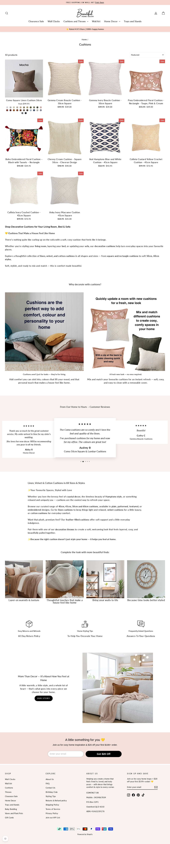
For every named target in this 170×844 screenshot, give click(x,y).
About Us (50, 779)
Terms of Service (53, 809)
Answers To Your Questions (141, 636)
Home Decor (111, 21)
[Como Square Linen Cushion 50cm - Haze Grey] (10, 107)
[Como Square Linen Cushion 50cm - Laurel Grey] (37, 110)
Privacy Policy (52, 813)
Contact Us (50, 788)
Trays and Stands (133, 21)
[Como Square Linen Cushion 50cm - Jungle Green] (30, 107)
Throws (8, 792)
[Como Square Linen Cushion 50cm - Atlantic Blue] (34, 110)
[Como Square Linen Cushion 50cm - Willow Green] (27, 107)
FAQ (47, 783)
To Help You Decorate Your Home (85, 636)
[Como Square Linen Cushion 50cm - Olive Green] (34, 107)
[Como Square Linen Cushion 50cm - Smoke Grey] (41, 110)
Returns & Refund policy (56, 800)
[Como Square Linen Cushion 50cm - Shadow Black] (26, 113)
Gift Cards (9, 817)
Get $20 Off (103, 754)
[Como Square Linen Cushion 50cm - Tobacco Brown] (17, 110)
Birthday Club (51, 792)
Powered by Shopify (85, 834)
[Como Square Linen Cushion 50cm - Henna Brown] (20, 110)
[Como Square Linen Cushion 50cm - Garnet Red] (10, 110)
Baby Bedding (11, 809)
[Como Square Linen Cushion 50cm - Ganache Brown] (27, 110)
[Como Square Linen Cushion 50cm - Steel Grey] (22, 113)
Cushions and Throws (74, 21)
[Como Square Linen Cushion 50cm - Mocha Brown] (24, 110)
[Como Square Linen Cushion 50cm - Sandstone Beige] (20, 107)
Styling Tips (51, 796)
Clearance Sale (36, 21)
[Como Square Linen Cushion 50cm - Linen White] (17, 107)
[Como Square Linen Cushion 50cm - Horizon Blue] (30, 110)
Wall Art (96, 21)
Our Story (43, 698)
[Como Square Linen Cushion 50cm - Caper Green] (24, 107)
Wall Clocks (54, 21)
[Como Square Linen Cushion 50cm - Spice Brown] (14, 110)
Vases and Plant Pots (14, 813)
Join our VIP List (53, 817)
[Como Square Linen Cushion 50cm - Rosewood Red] (7, 110)
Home (84, 39)
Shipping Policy (52, 805)
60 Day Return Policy (29, 636)
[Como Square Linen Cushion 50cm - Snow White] (7, 107)
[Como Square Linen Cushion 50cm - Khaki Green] (37, 107)
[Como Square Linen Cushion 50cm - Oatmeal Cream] (14, 107)
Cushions (9, 788)
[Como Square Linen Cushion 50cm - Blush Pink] (41, 107)
